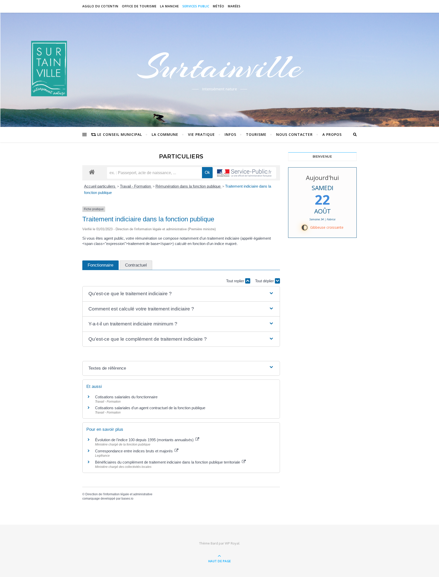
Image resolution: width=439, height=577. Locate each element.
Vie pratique (201, 134)
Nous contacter (294, 134)
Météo (218, 6)
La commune (165, 134)
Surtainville (219, 67)
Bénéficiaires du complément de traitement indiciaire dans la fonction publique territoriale (168, 462)
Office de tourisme (139, 6)
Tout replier (235, 281)
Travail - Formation (136, 186)
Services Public (195, 6)
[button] (181, 293)
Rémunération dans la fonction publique (188, 186)
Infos (230, 134)
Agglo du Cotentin (100, 6)
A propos (332, 134)
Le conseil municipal (119, 134)
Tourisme (256, 134)
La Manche (169, 6)
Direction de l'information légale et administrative (118, 494)
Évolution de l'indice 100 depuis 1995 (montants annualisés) (145, 440)
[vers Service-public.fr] (244, 173)
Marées (234, 6)
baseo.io (127, 498)
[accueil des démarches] (92, 171)
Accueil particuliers (100, 186)
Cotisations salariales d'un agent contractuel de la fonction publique (150, 408)
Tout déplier (265, 281)
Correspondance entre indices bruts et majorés (134, 451)
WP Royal (232, 543)
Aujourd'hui (322, 177)
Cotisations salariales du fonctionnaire (126, 397)
